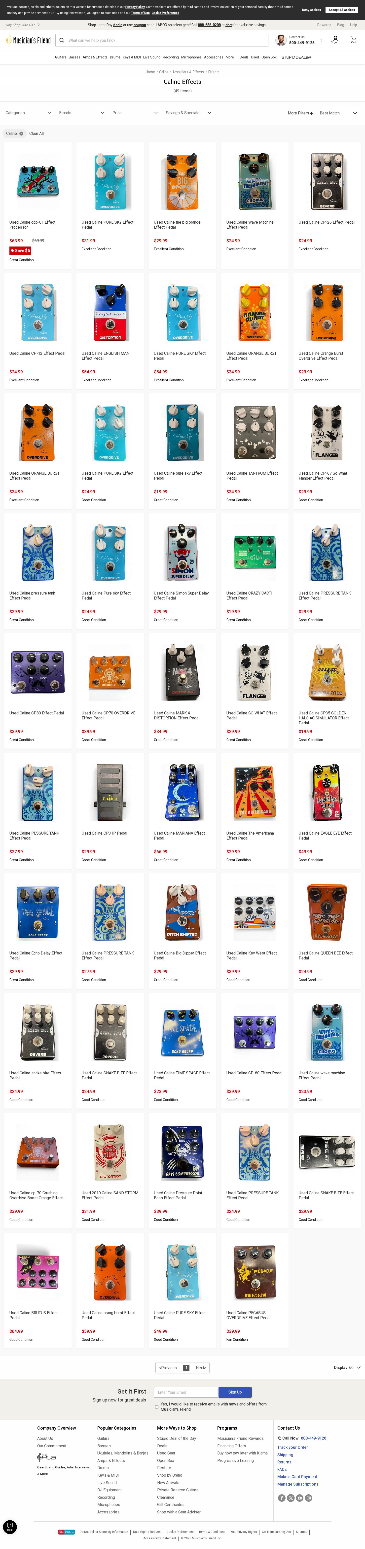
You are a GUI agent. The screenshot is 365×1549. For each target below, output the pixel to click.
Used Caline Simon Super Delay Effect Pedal (181, 595)
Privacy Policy (135, 7)
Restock (164, 1467)
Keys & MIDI (132, 57)
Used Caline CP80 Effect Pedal (36, 713)
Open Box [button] (269, 57)
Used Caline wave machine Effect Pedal (322, 1075)
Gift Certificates (170, 1504)
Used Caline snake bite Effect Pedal (35, 1075)
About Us (45, 1438)
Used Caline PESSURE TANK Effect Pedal (34, 836)
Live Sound (151, 57)
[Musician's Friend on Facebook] (281, 1498)
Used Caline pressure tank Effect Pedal (32, 595)
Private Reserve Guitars (177, 1490)
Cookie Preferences (165, 13)
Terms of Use (140, 13)
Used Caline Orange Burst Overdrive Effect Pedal (321, 356)
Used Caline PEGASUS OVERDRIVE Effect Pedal (248, 1315)
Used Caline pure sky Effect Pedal (178, 476)
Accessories (213, 57)
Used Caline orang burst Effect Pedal (108, 1315)
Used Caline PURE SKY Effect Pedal (107, 225)
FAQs (282, 1469)
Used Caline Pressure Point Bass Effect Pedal (178, 1195)
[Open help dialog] (10, 1527)
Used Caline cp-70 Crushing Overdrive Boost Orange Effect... (37, 1195)
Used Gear (166, 1453)
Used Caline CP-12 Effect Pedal (37, 353)
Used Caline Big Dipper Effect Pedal (180, 955)
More (230, 57)
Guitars (60, 57)
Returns (284, 1462)
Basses (74, 57)
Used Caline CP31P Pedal (104, 833)
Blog (340, 25)
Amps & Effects (95, 57)
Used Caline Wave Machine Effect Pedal (250, 225)
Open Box (165, 1460)
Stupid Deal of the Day (176, 1438)
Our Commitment (51, 1446)
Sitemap (301, 1532)
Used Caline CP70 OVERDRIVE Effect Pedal (108, 715)
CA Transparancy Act (276, 1532)
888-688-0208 (209, 25)
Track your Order (292, 1447)
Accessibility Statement (159, 1538)
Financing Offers (231, 1446)
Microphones (191, 57)
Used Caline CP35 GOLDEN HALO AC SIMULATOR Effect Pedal (324, 718)
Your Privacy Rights (243, 1532)
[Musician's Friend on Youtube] (299, 1498)
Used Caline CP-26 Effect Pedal (327, 222)
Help (353, 25)
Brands (65, 112)
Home (150, 72)
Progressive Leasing (235, 1460)
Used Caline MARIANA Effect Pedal (179, 836)
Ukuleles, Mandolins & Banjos (122, 1453)
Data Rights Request (147, 1532)
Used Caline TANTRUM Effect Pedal (252, 476)
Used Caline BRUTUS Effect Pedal (33, 1315)
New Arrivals (168, 1482)
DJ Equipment (109, 1490)
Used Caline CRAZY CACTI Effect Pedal (249, 595)
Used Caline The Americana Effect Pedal (250, 836)
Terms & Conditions (212, 1532)
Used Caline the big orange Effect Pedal (177, 225)
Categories (15, 112)
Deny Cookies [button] (311, 10)
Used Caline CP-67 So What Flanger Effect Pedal (323, 476)
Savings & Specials (182, 112)
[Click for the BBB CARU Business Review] (66, 1532)
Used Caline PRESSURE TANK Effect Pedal (325, 595)
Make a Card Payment (297, 1476)
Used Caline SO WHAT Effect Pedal (251, 715)
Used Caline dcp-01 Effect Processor (32, 225)
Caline (163, 72)
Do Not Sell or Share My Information (104, 1532)
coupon (140, 25)
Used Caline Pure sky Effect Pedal (106, 595)
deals (117, 25)
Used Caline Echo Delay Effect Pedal (35, 955)
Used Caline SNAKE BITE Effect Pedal (109, 1075)
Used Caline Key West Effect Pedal (251, 955)
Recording (171, 57)
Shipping (285, 1454)
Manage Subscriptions (298, 1484)
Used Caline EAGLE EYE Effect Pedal (325, 836)
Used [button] (255, 57)
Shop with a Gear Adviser (179, 1512)
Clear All (36, 133)
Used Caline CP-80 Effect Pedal (254, 1073)
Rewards (324, 25)
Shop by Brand (169, 1475)
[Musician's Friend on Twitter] (290, 1498)
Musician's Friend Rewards (240, 1438)
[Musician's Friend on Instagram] (308, 1498)
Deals (162, 1446)
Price (117, 112)
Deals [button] (244, 57)
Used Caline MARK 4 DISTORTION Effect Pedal (176, 715)
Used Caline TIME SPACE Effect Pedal (182, 1075)
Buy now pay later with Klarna (242, 1453)
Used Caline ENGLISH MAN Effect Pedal (105, 356)
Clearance (165, 1497)
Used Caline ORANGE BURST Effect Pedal (251, 356)
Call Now (300, 1438)
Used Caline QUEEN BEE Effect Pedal (326, 955)
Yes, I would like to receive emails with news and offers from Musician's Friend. (214, 1407)
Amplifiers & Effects (188, 72)
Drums (115, 57)
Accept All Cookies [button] (341, 10)
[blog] (63, 1458)
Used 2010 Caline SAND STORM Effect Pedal (110, 1195)
